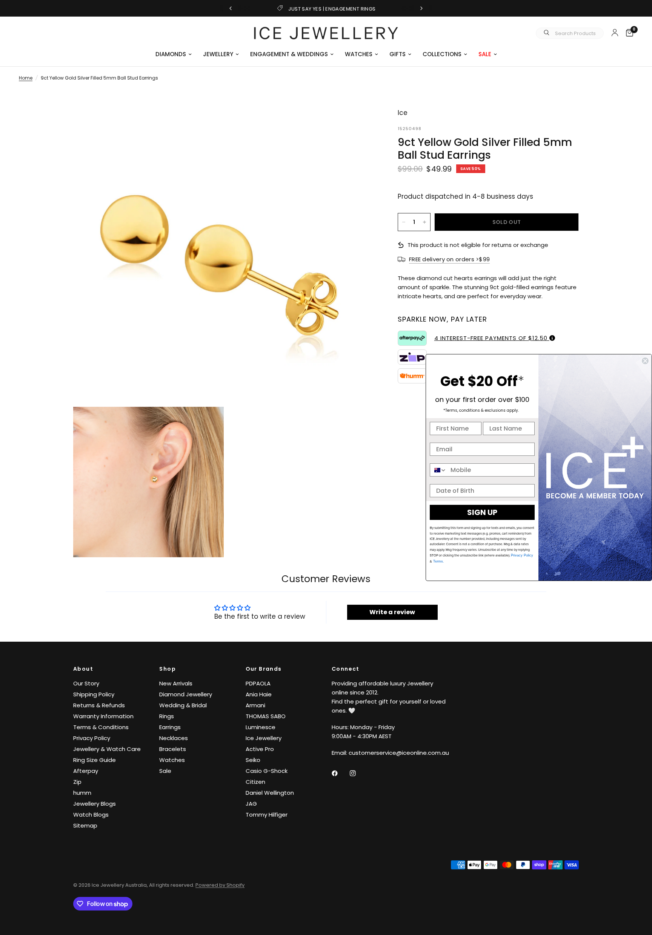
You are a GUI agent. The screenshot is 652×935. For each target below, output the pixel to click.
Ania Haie (259, 694)
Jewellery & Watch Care (107, 749)
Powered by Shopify (219, 885)
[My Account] (614, 32)
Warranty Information (103, 716)
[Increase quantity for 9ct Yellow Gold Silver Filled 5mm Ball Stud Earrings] (424, 222)
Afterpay (85, 771)
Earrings (170, 727)
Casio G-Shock (267, 771)
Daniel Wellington (270, 793)
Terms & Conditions (101, 727)
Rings (166, 716)
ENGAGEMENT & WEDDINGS (289, 54)
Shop (167, 668)
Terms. (438, 561)
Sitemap (85, 825)
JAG (251, 804)
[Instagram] (358, 773)
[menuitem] (173, 54)
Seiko (253, 760)
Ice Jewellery (263, 738)
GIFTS (397, 54)
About (83, 668)
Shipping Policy (93, 694)
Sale (165, 771)
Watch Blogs (91, 815)
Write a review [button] (392, 612)
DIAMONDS (170, 54)
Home (25, 78)
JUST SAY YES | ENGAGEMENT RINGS (331, 8)
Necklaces (173, 738)
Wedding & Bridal (183, 705)
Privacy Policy (91, 738)
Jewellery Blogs (94, 804)
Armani (255, 705)
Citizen (255, 782)
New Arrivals (175, 683)
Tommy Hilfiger (267, 815)
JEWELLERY (218, 54)
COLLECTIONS (442, 54)
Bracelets (172, 749)
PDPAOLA (258, 683)
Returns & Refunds (99, 705)
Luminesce (260, 727)
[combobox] (438, 470)
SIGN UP (482, 512)
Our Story (86, 683)
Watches (172, 760)
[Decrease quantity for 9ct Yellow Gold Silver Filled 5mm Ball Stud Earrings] (403, 222)
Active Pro (260, 749)
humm (82, 793)
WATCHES (358, 54)
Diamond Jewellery (185, 694)
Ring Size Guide (94, 760)
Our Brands (264, 668)
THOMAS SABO (266, 716)
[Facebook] (340, 773)
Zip (77, 782)
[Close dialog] (645, 361)
